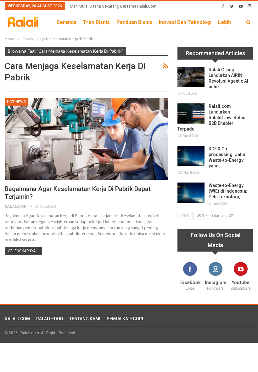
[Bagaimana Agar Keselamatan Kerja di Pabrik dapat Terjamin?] (86, 139)
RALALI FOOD (49, 318)
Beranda (66, 22)
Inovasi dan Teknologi (185, 22)
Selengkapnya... (23, 251)
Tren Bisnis (96, 22)
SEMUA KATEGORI (125, 318)
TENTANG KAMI (84, 318)
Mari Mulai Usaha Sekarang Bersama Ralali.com (113, 6)
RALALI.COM (17, 318)
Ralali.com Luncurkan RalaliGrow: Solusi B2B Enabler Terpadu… (212, 117)
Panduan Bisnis (134, 22)
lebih (224, 22)
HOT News (16, 102)
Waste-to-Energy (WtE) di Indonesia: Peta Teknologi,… (228, 191)
